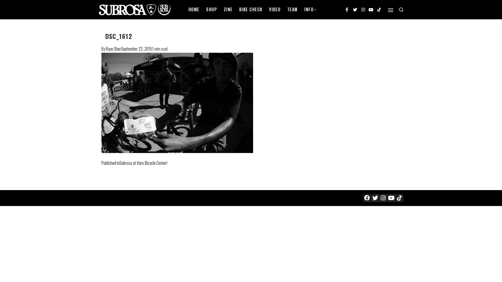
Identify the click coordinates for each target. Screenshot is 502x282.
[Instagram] (363, 9)
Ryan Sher (113, 49)
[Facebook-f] (347, 9)
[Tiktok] (379, 9)
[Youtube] (371, 9)
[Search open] (401, 9)
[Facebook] (367, 198)
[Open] (390, 10)
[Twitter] (355, 9)
